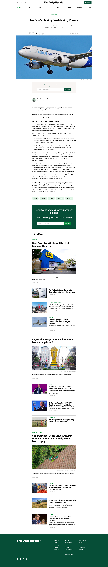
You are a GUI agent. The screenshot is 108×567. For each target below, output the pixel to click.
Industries (18, 7)
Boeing (51, 198)
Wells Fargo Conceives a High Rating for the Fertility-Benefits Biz (61, 420)
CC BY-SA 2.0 (89, 79)
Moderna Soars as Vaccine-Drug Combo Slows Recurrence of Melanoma (60, 519)
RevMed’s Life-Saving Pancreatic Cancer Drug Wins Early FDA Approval (62, 291)
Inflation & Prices (37, 432)
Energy (57, 7)
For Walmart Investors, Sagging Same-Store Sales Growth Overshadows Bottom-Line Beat (62, 487)
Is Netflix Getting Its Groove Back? (61, 305)
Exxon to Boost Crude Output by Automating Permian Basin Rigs (60, 387)
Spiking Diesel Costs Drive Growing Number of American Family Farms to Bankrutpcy (52, 438)
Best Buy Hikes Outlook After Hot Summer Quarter (50, 244)
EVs (48, 7)
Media (90, 7)
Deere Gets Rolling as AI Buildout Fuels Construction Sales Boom (62, 501)
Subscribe (67, 89)
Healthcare (68, 7)
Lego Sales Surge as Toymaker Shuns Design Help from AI (52, 341)
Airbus (35, 198)
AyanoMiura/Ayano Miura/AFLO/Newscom (69, 371)
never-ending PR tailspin (50, 107)
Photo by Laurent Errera (80, 79)
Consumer (39, 7)
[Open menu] (21, 2)
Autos (29, 7)
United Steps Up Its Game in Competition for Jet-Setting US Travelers (59, 321)
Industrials (79, 7)
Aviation (43, 198)
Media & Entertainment (55, 302)
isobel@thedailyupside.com (43, 100)
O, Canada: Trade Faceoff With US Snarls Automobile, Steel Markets (60, 404)
